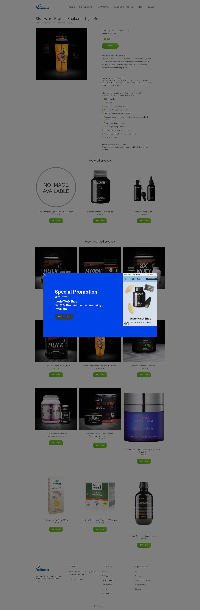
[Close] (44, 275)
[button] (64, 317)
